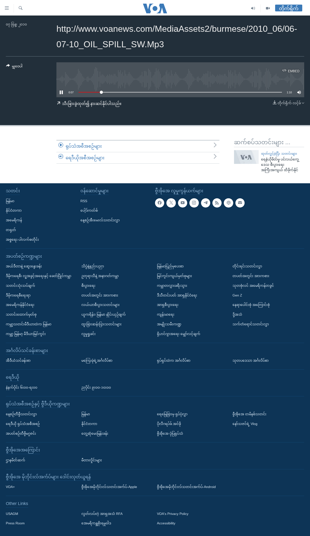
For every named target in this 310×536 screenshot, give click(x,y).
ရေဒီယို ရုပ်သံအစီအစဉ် (23, 424)
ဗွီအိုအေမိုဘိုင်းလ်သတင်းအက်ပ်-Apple (109, 487)
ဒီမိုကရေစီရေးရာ (18, 295)
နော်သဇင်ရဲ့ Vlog (244, 424)
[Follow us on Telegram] (205, 203)
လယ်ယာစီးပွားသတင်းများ (100, 305)
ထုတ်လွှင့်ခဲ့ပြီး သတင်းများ (279, 153)
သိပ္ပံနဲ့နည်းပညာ (92, 266)
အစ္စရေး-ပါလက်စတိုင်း (22, 239)
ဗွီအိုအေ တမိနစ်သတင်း (249, 414)
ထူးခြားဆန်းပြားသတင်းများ (101, 324)
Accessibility (166, 523)
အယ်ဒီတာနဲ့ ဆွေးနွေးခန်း (24, 266)
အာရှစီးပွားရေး (167, 305)
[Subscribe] (240, 203)
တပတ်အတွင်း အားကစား (99, 295)
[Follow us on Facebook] (159, 203)
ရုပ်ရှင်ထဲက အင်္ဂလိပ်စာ (173, 360)
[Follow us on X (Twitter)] (171, 203)
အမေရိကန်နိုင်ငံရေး (20, 305)
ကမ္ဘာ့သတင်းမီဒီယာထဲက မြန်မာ (28, 324)
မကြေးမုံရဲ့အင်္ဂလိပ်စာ (96, 360)
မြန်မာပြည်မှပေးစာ (170, 266)
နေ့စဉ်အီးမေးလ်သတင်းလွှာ (100, 220)
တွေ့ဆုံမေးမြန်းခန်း (94, 433)
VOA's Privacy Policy (172, 514)
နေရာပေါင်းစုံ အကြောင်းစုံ (251, 305)
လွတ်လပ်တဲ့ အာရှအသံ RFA (102, 514)
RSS (83, 201)
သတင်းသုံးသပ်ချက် (20, 286)
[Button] (14, 67)
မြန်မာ (10, 201)
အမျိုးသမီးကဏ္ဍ (169, 324)
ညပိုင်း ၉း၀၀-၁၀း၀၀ (96, 387)
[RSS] (217, 203)
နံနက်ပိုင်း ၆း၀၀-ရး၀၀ (21, 387)
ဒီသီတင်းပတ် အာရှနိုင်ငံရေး (177, 295)
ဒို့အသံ (237, 314)
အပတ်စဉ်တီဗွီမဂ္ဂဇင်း (21, 433)
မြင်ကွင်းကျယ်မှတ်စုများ (174, 276)
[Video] (268, 8)
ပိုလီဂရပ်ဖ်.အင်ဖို (169, 424)
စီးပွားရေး (88, 286)
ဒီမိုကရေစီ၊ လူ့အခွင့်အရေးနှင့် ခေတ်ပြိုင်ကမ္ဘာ (38, 276)
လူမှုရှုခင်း (88, 334)
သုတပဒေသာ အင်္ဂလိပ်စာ (250, 360)
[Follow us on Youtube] (182, 203)
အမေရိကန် (14, 220)
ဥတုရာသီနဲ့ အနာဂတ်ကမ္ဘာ (100, 276)
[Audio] (253, 8)
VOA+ (10, 487)
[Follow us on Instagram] (194, 203)
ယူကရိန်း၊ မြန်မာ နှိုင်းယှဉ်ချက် (103, 314)
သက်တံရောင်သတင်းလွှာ (250, 324)
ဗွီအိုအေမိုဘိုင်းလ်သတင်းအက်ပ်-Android (186, 487)
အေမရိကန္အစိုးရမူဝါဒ (96, 523)
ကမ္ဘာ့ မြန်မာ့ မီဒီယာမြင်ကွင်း (26, 334)
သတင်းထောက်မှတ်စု (21, 314)
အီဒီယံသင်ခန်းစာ (18, 360)
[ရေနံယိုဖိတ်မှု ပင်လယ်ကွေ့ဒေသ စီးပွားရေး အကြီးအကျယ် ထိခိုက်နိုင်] (246, 157)
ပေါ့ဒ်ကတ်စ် (89, 210)
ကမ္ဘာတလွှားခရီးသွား (172, 286)
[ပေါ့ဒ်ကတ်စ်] (228, 203)
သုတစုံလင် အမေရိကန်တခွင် (253, 286)
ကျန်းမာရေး (165, 314)
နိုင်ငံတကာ (14, 210)
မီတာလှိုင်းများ (91, 460)
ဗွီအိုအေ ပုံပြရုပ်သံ (170, 433)
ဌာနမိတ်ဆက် (15, 460)
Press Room (15, 523)
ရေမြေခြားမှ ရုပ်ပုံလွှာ (172, 414)
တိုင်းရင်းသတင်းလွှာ (247, 266)
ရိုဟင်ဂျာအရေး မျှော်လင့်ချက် (178, 334)
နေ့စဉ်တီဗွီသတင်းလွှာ (21, 414)
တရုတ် (11, 230)
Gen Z (237, 295)
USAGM (12, 514)
